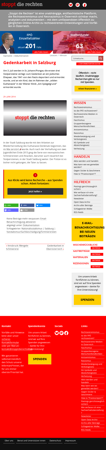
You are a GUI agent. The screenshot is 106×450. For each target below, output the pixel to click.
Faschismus (79, 120)
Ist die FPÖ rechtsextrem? (85, 110)
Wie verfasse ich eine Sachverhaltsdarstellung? (85, 194)
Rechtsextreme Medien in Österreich (86, 115)
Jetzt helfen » (35, 191)
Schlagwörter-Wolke (83, 208)
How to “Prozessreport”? (85, 174)
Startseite (7, 55)
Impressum (70, 440)
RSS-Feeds (78, 212)
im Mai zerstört (11, 149)
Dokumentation (21, 55)
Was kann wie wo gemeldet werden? (86, 166)
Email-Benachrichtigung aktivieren (27, 220)
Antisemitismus (81, 129)
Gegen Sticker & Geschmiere (87, 170)
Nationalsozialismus (32, 228)
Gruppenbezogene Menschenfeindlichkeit (84, 125)
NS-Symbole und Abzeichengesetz (81, 144)
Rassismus (79, 133)
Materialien (86, 259)
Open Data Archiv (82, 202)
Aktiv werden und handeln (86, 161)
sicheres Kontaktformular (10, 341)
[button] (11, 205)
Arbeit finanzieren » (87, 88)
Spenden (87, 300)
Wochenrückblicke (86, 246)
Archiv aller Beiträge (83, 205)
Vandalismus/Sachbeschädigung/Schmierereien (31, 231)
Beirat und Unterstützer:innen (31, 440)
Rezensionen (86, 265)
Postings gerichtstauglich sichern (85, 187)
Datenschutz (55, 440)
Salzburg (49, 228)
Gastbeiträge (86, 252)
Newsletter (79, 198)
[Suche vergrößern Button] (100, 58)
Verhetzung (79, 148)
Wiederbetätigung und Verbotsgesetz (84, 137)
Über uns (9, 440)
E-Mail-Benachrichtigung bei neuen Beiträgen (89, 229)
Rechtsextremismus (83, 107)
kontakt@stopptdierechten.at (17, 349)
